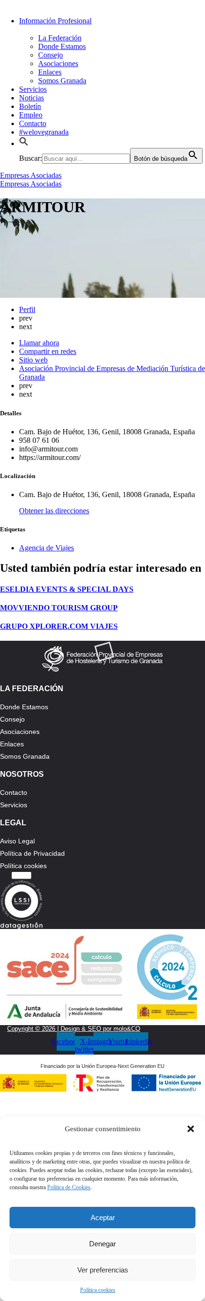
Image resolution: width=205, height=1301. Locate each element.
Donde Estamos (62, 46)
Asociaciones (58, 63)
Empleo (30, 115)
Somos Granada (62, 81)
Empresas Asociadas (31, 175)
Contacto (32, 123)
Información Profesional (55, 21)
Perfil (27, 309)
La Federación (60, 38)
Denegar (102, 1244)
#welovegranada (44, 132)
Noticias (31, 98)
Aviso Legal (17, 841)
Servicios (33, 89)
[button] (190, 1129)
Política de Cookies (69, 1187)
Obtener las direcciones (54, 511)
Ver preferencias (102, 1270)
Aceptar (103, 1217)
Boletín (30, 106)
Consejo (50, 55)
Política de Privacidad (32, 853)
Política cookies (97, 1290)
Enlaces (50, 72)
